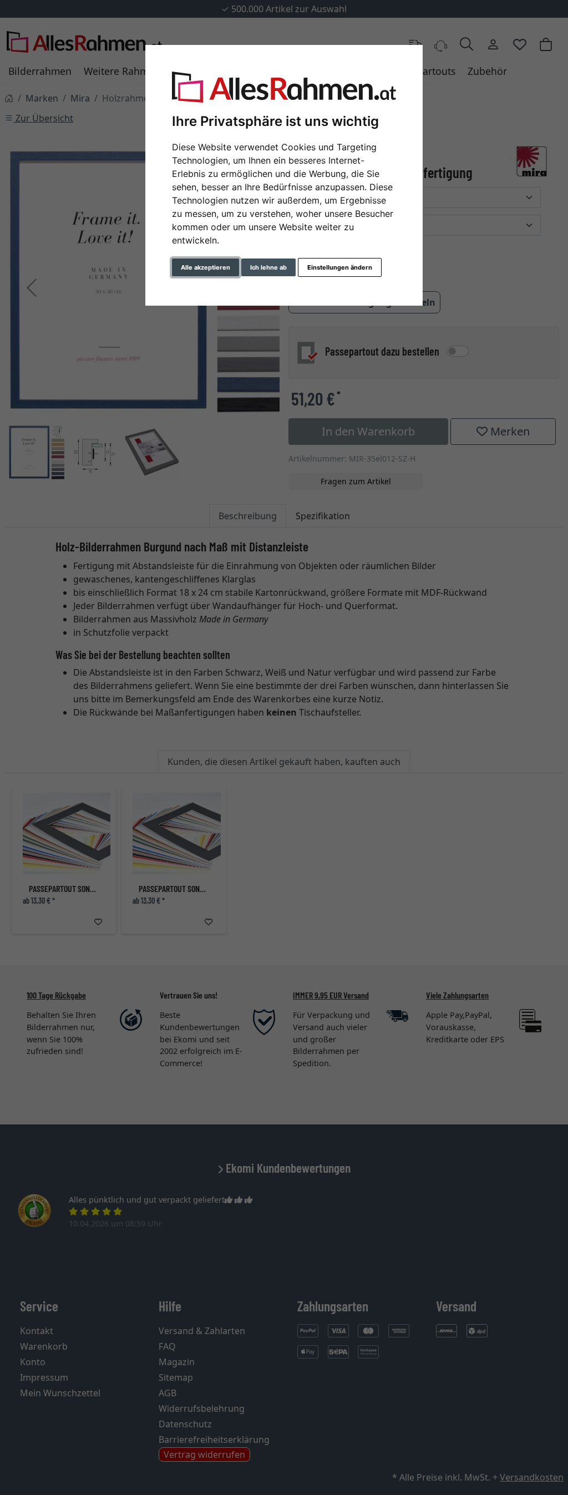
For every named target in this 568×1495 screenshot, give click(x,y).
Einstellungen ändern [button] (339, 267)
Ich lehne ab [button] (268, 267)
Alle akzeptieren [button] (205, 267)
